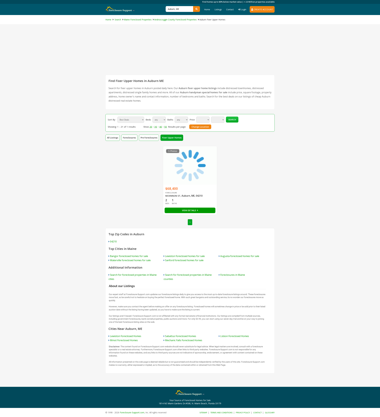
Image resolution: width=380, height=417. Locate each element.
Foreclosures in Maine (232, 274)
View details (189, 210)
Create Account (263, 9)
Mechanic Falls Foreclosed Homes (183, 340)
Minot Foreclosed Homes (124, 340)
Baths (170, 119)
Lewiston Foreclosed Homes (125, 336)
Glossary (270, 412)
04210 (113, 241)
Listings (218, 9)
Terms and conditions (221, 412)
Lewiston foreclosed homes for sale (185, 256)
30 (155, 126)
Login (243, 9)
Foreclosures (129, 137)
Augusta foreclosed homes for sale (239, 256)
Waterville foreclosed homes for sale (130, 260)
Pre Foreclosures (149, 137)
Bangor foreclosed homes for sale (129, 256)
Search (232, 119)
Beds (148, 119)
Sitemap (203, 412)
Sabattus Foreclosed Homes (180, 336)
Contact (230, 9)
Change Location (200, 126)
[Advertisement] (190, 52)
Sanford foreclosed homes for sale (184, 260)
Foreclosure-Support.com (132, 412)
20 (150, 126)
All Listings (112, 137)
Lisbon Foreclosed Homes (234, 336)
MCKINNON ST (172, 195)
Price (192, 119)
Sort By (111, 119)
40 (160, 126)
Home (207, 9)
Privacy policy (243, 412)
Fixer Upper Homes (172, 137)
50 (165, 126)
